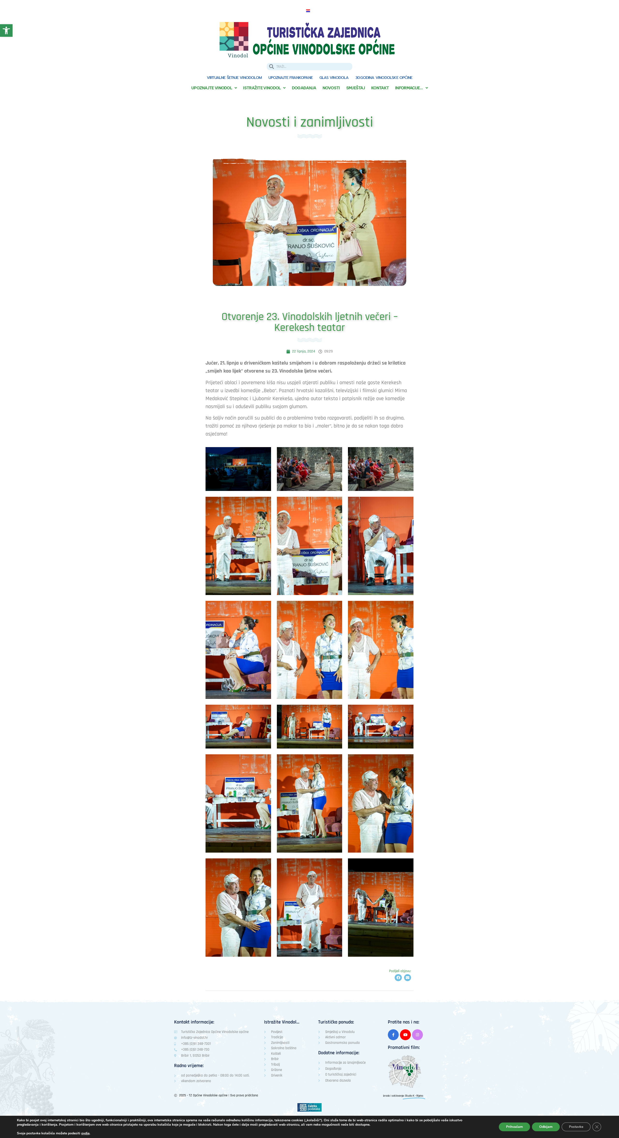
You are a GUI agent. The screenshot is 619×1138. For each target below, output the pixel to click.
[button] (398, 977)
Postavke (576, 1126)
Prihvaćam (514, 1126)
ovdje (85, 1133)
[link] (6, 30)
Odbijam (546, 1126)
